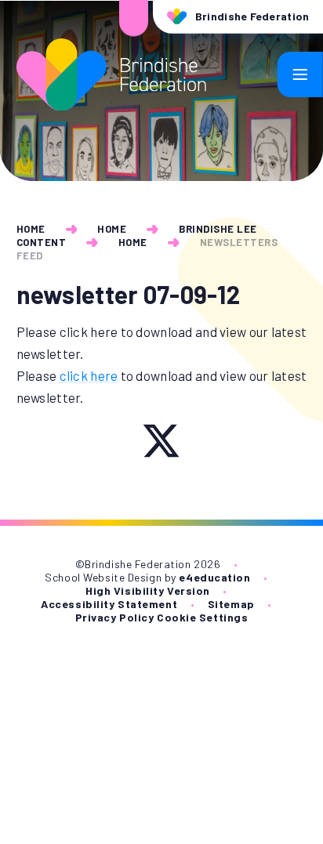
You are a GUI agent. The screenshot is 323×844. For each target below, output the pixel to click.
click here (89, 375)
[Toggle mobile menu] (300, 74)
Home (30, 229)
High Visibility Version (147, 590)
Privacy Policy (114, 617)
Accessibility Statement (109, 603)
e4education (214, 577)
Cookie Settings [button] (202, 617)
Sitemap (231, 603)
